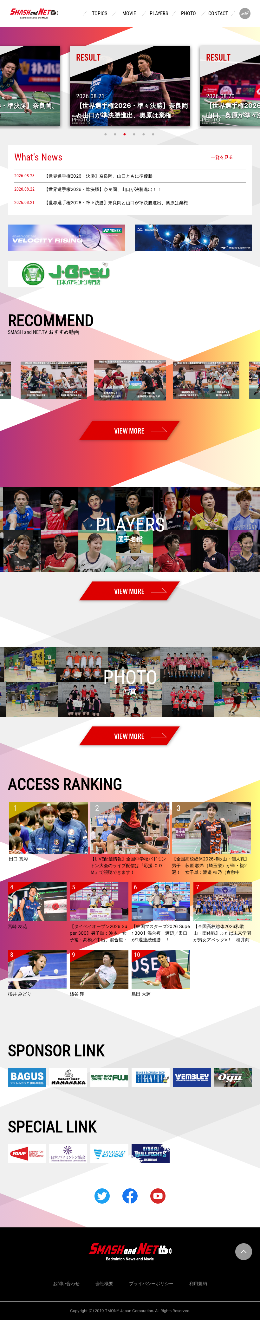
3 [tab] (125, 134)
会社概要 (104, 1283)
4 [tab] (135, 134)
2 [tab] (116, 134)
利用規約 (198, 1283)
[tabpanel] (130, 86)
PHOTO (188, 13)
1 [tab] (106, 134)
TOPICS (99, 13)
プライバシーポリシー (151, 1283)
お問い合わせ (66, 1283)
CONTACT (218, 13)
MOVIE (129, 13)
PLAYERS (159, 13)
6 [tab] (154, 134)
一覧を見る (222, 157)
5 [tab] (144, 134)
